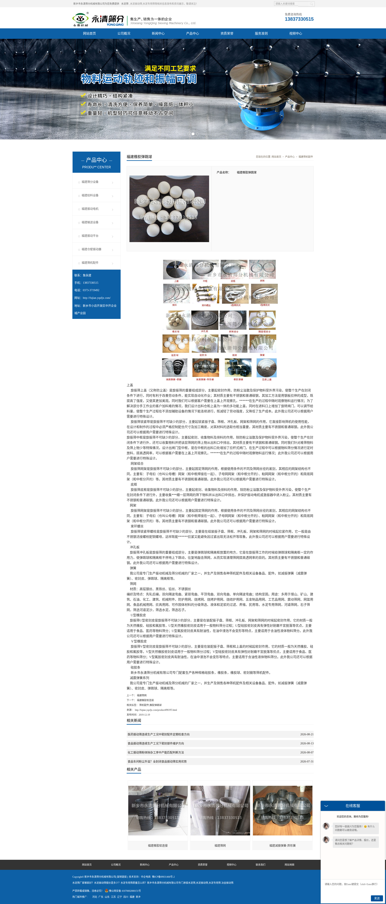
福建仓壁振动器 (91, 249)
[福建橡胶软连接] (158, 782)
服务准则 (261, 33)
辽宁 (119, 897)
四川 (125, 897)
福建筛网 (141, 695)
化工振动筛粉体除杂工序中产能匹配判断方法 (156, 752)
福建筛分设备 (90, 181)
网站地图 (289, 864)
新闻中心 (158, 33)
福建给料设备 (90, 195)
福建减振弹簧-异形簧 (282, 845)
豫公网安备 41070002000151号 (125, 891)
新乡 (138, 897)
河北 (94, 897)
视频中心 (295, 33)
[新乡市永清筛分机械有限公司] (134, 12)
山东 (107, 897)
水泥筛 (124, 3)
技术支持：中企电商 (140, 876)
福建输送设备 (90, 222)
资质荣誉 (227, 33)
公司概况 (123, 33)
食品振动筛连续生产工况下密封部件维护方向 (156, 743)
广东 (101, 897)
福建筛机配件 (90, 262)
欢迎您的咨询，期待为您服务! (353, 816)
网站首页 (89, 33)
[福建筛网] (220, 782)
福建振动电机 (90, 208)
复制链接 (122, 876)
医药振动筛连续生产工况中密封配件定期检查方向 (159, 734)
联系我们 (260, 864)
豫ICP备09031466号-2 (163, 876)
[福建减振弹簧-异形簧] (283, 782)
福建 (132, 897)
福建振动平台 (90, 235)
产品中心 (192, 33)
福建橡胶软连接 (145, 700)
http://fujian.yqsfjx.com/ (97, 297)
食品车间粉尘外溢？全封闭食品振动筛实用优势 (157, 761)
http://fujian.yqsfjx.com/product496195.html (156, 710)
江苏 (113, 897)
